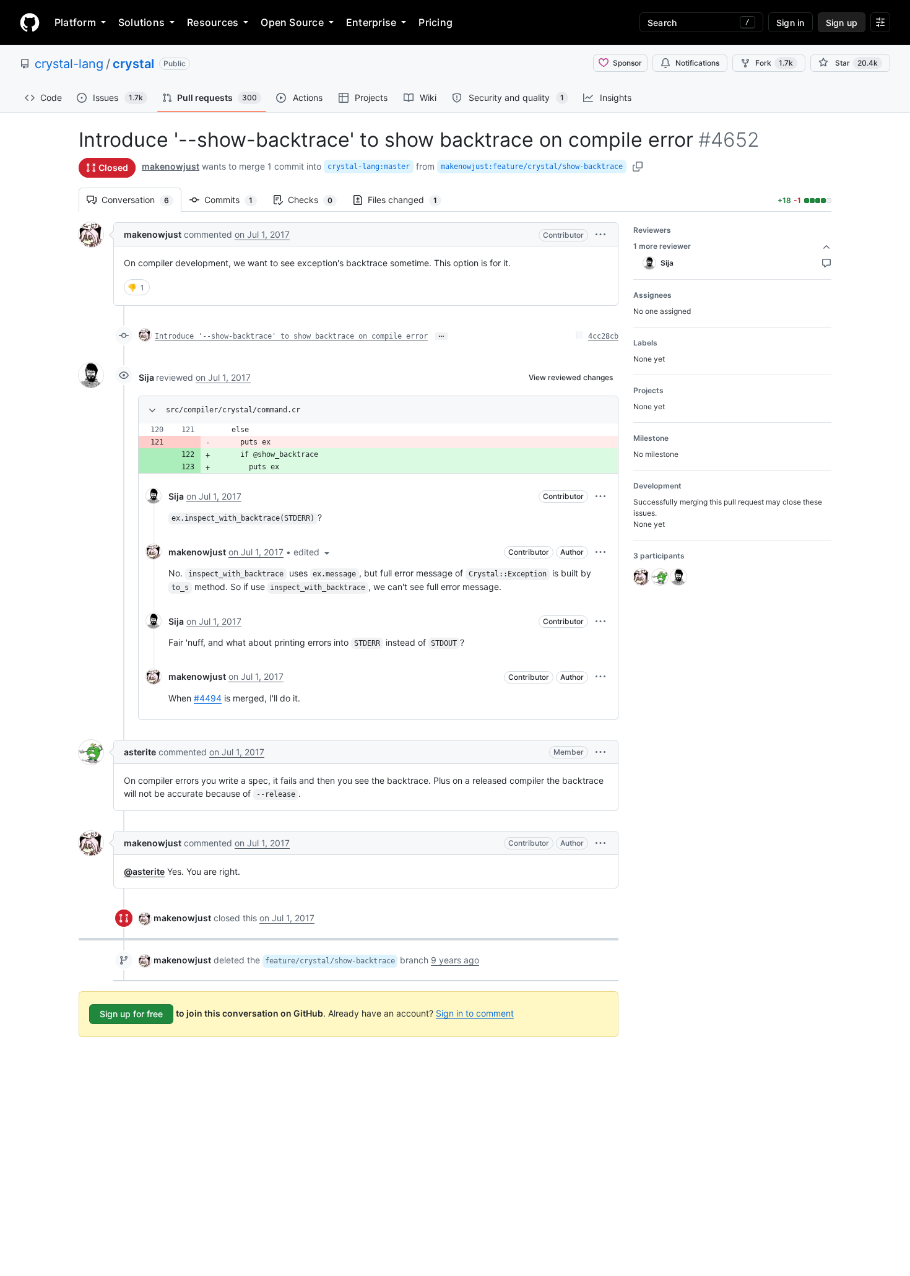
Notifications (697, 62)
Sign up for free (131, 1014)
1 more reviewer (662, 246)
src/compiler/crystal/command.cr (233, 410)
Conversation (141, 199)
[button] (600, 234)
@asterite (144, 871)
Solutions (141, 22)
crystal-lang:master (368, 166)
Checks (316, 199)
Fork (774, 62)
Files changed (408, 199)
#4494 (208, 698)
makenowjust (170, 166)
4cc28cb (603, 336)
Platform (75, 22)
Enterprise (371, 22)
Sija (146, 377)
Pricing (435, 22)
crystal (133, 63)
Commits (234, 199)
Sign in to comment (475, 1013)
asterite (140, 752)
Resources (212, 22)
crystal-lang (69, 63)
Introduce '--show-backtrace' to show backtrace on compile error (291, 336)
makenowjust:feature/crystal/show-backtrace (532, 166)
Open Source (292, 22)
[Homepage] (30, 22)
